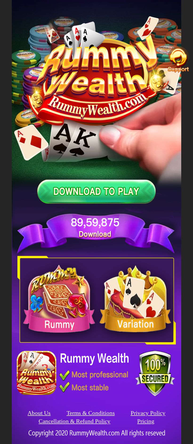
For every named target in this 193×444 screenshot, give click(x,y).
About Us (39, 413)
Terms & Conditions (91, 413)
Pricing (145, 421)
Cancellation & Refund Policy (74, 421)
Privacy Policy (148, 413)
